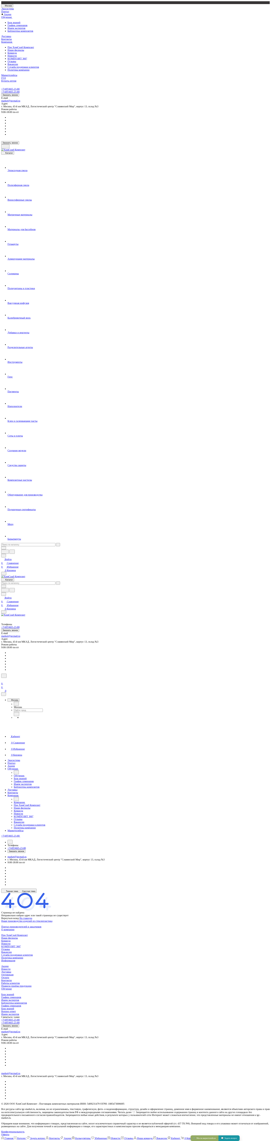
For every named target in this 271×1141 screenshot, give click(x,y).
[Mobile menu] (3, 612)
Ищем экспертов (16, 28)
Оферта (5, 1134)
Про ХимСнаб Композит (21, 47)
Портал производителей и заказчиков (21, 926)
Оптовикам (7, 974)
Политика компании (18, 70)
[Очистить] (58, 544)
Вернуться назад (10, 918)
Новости (12, 55)
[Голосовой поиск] (5, 552)
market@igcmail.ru (10, 100)
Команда (12, 53)
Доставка (6, 972)
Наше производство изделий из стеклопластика (26, 921)
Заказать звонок (10, 95)
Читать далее (125, 1112)
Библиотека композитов (20, 31)
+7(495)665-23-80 (10, 89)
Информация (8, 960)
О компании (7, 929)
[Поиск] (4, 676)
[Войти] (2, 679)
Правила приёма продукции (16, 986)
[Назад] (16, 704)
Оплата (5, 977)
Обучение (6, 988)
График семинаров (17, 25)
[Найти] (12, 552)
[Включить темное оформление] (5, 146)
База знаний (14, 22)
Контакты (6, 980)
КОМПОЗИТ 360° (17, 58)
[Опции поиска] (3, 548)
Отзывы (12, 61)
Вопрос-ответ (8, 1011)
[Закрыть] (3, 694)
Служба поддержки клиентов (23, 67)
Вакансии (13, 64)
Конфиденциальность (12, 1131)
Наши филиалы (16, 50)
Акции (5, 966)
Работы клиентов (10, 983)
